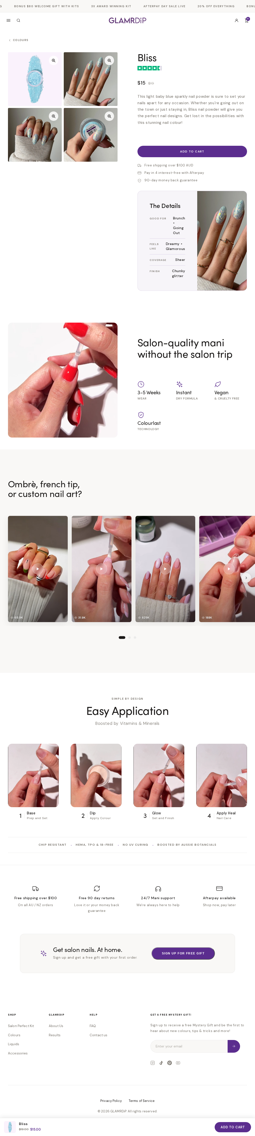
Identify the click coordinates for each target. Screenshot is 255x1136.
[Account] (236, 20)
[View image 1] (35, 79)
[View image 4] (91, 135)
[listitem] (38, 569)
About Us (56, 1026)
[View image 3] (35, 135)
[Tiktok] (161, 1063)
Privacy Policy (111, 1101)
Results (55, 1035)
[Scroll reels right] (246, 578)
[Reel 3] (135, 637)
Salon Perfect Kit (21, 1026)
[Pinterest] (169, 1063)
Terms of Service (142, 1101)
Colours (14, 1035)
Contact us (98, 1035)
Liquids (13, 1044)
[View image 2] (91, 79)
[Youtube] (178, 1063)
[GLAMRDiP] (127, 20)
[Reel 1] (122, 637)
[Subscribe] (234, 1046)
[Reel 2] (129, 637)
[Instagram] (152, 1063)
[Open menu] (8, 20)
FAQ (93, 1026)
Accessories (18, 1053)
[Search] (18, 20)
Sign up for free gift (183, 953)
